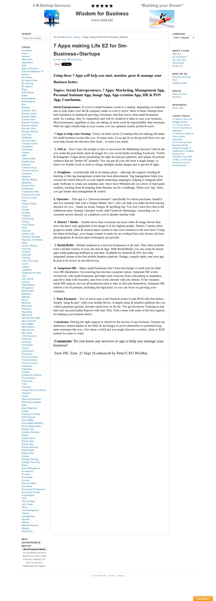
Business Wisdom (30, 131)
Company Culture (29, 143)
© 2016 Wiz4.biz (98, 575)
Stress (25, 465)
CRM (24, 155)
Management (28, 287)
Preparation (27, 365)
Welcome (176, 53)
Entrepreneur (27, 188)
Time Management (30, 510)
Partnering (26, 341)
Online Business (29, 335)
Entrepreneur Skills (30, 191)
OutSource (26, 338)
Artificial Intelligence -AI (32, 71)
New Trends (27, 332)
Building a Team (29, 110)
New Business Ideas (31, 317)
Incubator (26, 251)
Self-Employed (28, 416)
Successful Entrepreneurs (33, 489)
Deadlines (26, 176)
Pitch (174, 79)
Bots (24, 104)
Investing (26, 257)
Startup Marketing (30, 446)
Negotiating (27, 311)
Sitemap (121, 575)
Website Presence (30, 525)
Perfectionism (28, 350)
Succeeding (27, 477)
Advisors (26, 56)
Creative (25, 152)
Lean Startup (27, 278)
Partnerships (27, 344)
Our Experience (179, 56)
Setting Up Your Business (179, 95)
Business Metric (29, 116)
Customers (27, 173)
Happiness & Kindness (32, 239)
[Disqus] (109, 408)
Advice (77, 36)
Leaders (25, 266)
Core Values (27, 149)
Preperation (27, 368)
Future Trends (28, 224)
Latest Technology (30, 260)
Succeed (26, 474)
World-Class (27, 531)
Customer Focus (29, 167)
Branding (26, 107)
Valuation (26, 519)
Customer (26, 164)
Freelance (26, 215)
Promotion (26, 386)
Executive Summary (31, 194)
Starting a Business (31, 431)
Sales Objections (29, 407)
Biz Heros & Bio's (30, 80)
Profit (24, 383)
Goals (24, 227)
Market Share (28, 290)
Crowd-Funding (28, 158)
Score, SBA (177, 107)
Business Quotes (29, 125)
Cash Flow (26, 134)
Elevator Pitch (28, 185)
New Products (28, 326)
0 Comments (76, 59)
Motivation (26, 308)
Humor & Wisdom (30, 245)
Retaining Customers (31, 398)
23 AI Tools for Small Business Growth (182, 143)
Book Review (28, 92)
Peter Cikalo (61, 59)
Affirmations (27, 59)
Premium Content (30, 362)
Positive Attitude (29, 359)
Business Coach (29, 113)
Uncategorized (28, 516)
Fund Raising (28, 218)
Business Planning (30, 122)
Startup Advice (28, 437)
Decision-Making (29, 179)
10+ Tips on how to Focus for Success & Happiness (182, 127)
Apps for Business (30, 68)
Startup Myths (28, 450)
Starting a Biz (28, 428)
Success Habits (29, 483)
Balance (25, 74)
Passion (25, 347)
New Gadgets (28, 323)
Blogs (24, 89)
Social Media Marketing (32, 422)
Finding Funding (29, 203)
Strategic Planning (30, 459)
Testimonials (178, 62)
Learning (25, 281)
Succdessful (27, 471)
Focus (24, 206)
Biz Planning (27, 83)
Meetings (26, 296)
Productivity (27, 380)
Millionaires (27, 305)
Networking (27, 314)
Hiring (24, 242)
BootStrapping (28, 101)
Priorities (26, 371)
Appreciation (27, 62)
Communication (29, 140)
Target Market (28, 495)
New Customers (29, 320)
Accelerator (27, 50)
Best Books (27, 77)
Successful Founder (31, 492)
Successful (27, 486)
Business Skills (29, 128)
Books (25, 95)
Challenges (27, 137)
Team (24, 498)
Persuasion (27, 353)
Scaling (25, 410)
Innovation (26, 254)
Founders (26, 212)
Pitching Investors (30, 356)
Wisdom (25, 528)
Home (69, 36)
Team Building (28, 501)
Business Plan (28, 119)
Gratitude (26, 230)
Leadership (27, 269)
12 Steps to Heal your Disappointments (182, 120)
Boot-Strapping (28, 98)
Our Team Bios (179, 59)
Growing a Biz (28, 233)
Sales (24, 404)
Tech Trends (27, 504)
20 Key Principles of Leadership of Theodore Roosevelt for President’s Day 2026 (183, 152)
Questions (26, 392)
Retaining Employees (31, 401)
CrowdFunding (28, 161)
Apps (24, 65)
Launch (25, 263)
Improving (26, 248)
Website (25, 522)
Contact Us (177, 65)
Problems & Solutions (32, 374)
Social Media (28, 419)
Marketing (26, 293)
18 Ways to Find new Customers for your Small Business (181, 162)
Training (25, 513)
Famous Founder (29, 197)
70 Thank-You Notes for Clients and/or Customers (183, 136)
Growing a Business (31, 236)
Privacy (111, 575)
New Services (28, 329)
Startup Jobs (27, 443)
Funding (25, 221)
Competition (27, 146)
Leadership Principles (31, 272)
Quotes (25, 395)
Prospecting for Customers (34, 389)
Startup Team (28, 453)
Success (26, 480)
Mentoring (26, 302)
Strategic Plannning (31, 462)
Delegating (26, 182)
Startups (25, 456)
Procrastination (28, 377)
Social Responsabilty (31, 425)
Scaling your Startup (31, 413)
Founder (25, 209)
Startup (25, 434)
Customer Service (30, 170)
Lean (24, 275)
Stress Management (31, 468)
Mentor (25, 299)
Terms (24, 507)
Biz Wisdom (27, 86)
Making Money (28, 284)
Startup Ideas (28, 440)
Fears (24, 200)
